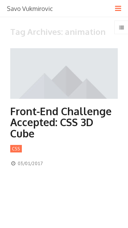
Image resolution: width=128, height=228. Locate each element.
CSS (16, 149)
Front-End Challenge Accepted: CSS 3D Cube (61, 122)
